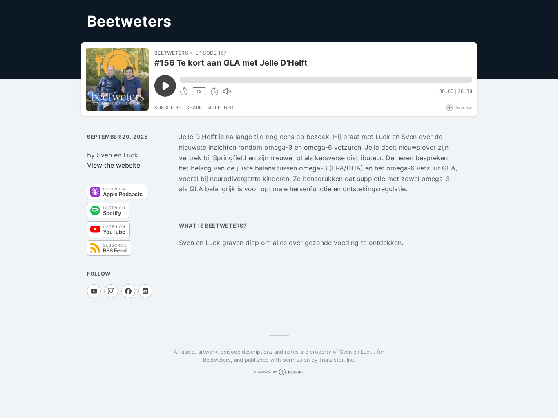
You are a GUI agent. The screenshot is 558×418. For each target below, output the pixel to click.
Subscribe (167, 108)
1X (198, 91)
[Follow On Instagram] (111, 291)
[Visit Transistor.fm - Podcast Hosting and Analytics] (459, 107)
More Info (220, 108)
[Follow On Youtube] (94, 291)
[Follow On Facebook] (128, 291)
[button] (326, 80)
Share (194, 108)
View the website (113, 165)
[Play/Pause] (117, 79)
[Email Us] (145, 291)
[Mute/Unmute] (227, 91)
